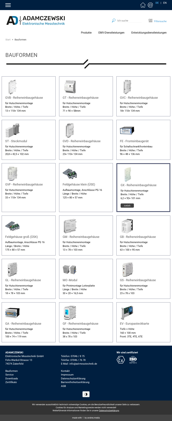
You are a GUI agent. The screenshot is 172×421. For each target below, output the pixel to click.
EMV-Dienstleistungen (111, 32)
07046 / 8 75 (77, 356)
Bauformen (11, 370)
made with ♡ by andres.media (86, 418)
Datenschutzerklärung (73, 378)
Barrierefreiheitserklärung (75, 382)
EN (165, 3)
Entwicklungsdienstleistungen (149, 32)
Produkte (86, 32)
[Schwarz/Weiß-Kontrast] (86, 394)
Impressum (67, 374)
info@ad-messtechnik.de (83, 363)
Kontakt (150, 5)
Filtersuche (160, 21)
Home (142, 5)
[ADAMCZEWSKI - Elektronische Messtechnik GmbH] (35, 20)
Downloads (11, 378)
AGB (63, 386)
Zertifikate (11, 382)
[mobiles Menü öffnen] (8, 5)
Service (9, 374)
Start (8, 39)
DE (157, 3)
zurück (127, 205)
